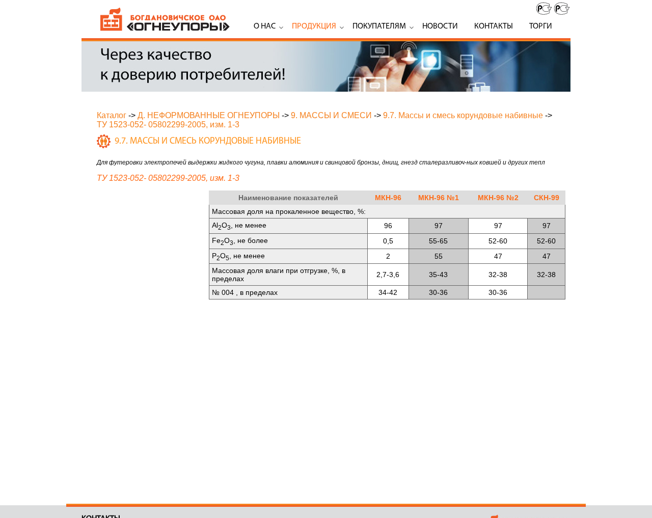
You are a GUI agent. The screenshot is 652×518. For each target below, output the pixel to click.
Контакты (493, 26)
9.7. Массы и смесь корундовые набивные (463, 115)
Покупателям (379, 26)
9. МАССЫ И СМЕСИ (331, 115)
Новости (440, 26)
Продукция (314, 26)
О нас (265, 26)
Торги (540, 26)
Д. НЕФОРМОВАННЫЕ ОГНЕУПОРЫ (209, 115)
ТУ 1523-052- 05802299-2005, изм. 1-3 (168, 124)
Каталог (111, 115)
